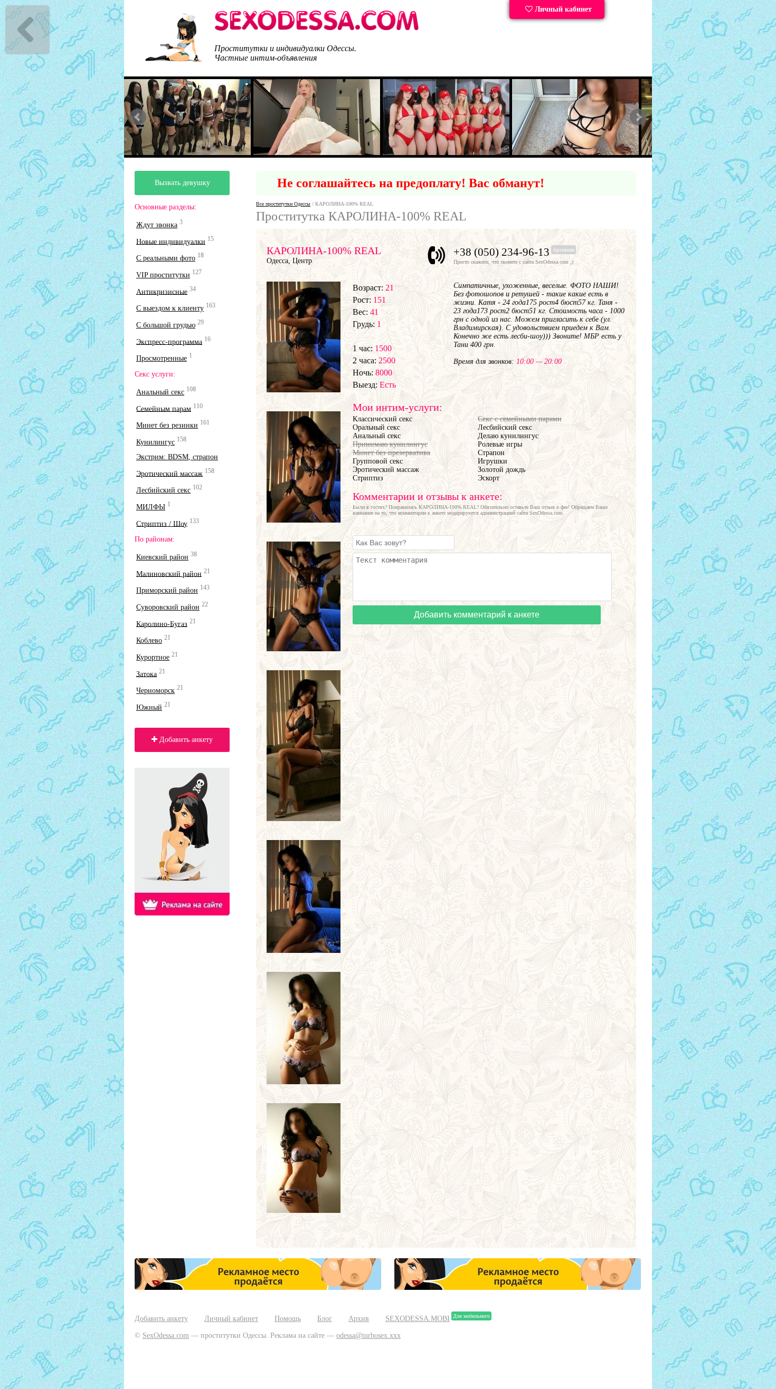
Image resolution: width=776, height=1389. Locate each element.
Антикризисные (161, 291)
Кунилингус (155, 442)
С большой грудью (165, 325)
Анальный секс (160, 392)
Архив (358, 1319)
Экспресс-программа (169, 341)
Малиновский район (169, 573)
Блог (324, 1319)
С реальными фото (165, 258)
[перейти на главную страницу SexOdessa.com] (316, 29)
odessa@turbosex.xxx (368, 1335)
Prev (137, 117)
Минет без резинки (167, 425)
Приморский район (167, 590)
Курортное (152, 657)
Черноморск (155, 690)
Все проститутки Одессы (283, 204)
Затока (146, 674)
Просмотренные (161, 358)
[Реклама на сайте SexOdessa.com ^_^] (258, 1287)
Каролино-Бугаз (161, 624)
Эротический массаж (169, 473)
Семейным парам (163, 408)
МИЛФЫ (150, 507)
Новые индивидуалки (170, 241)
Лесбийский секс (163, 490)
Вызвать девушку (182, 183)
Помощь (288, 1319)
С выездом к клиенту (170, 308)
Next (638, 117)
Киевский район (162, 557)
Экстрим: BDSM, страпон (177, 457)
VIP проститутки (163, 275)
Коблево (149, 640)
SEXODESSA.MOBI (417, 1319)
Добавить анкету (185, 740)
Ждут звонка (156, 225)
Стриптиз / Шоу (161, 523)
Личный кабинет (562, 9)
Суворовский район (168, 607)
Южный (149, 707)
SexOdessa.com (166, 1335)
